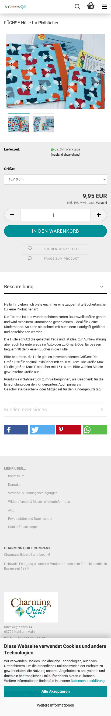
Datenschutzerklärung (88, 681)
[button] (12, 215)
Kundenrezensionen (25, 409)
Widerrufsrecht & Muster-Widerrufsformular (39, 502)
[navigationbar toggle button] (104, 7)
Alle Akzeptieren (55, 691)
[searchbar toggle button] (77, 7)
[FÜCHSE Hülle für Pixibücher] (55, 71)
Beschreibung (18, 286)
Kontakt (14, 485)
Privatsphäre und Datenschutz (30, 519)
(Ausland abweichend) (66, 154)
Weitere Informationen (55, 705)
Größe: (9, 169)
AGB (11, 510)
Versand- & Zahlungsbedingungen (32, 493)
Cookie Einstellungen (23, 527)
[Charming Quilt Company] (13, 7)
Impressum (16, 476)
